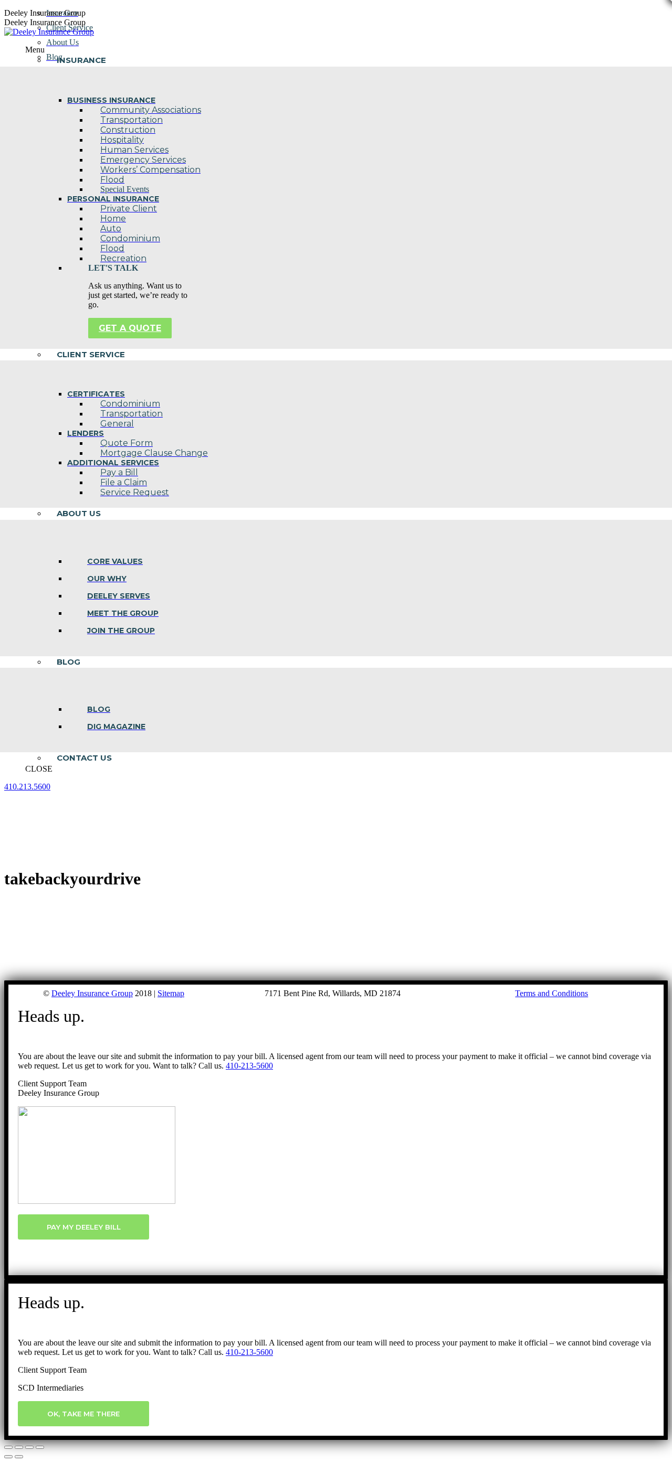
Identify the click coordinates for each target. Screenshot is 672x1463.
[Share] (19, 1447)
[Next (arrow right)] (19, 1456)
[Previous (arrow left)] (8, 1456)
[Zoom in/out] (40, 1447)
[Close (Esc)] (8, 1447)
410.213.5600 (27, 786)
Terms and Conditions (551, 993)
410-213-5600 (249, 1065)
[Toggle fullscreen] (29, 1447)
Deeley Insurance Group (92, 993)
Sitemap (171, 993)
